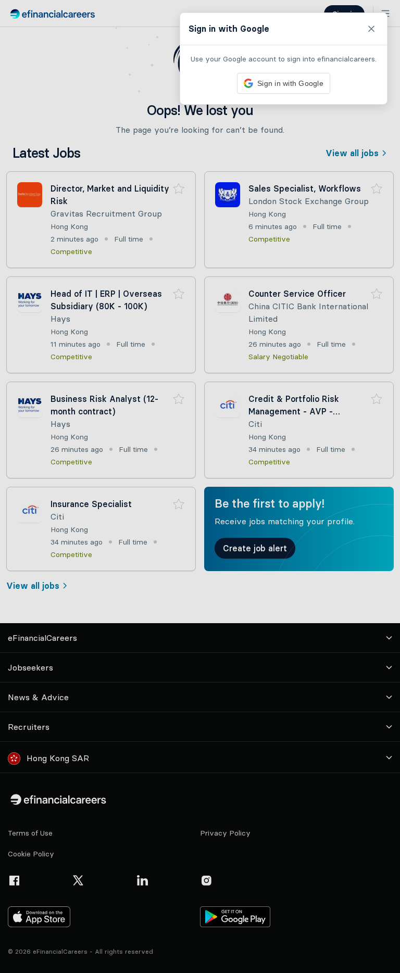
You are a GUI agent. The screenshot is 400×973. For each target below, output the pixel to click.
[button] (200, 486)
